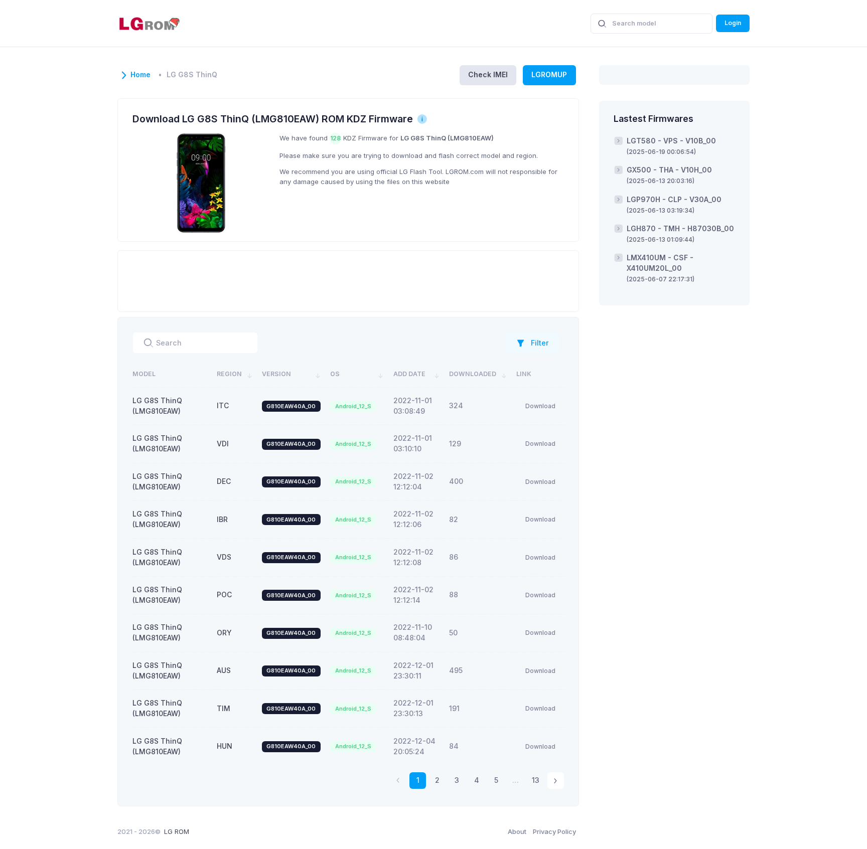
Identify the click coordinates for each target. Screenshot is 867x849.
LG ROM (176, 831)
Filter (540, 342)
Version (276, 374)
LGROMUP (549, 74)
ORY (224, 632)
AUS (224, 670)
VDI (223, 443)
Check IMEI (488, 74)
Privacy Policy (554, 831)
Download (540, 406)
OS (335, 374)
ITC (223, 405)
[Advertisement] (348, 279)
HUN (224, 746)
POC (224, 594)
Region (229, 374)
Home (140, 75)
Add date (409, 374)
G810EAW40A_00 (291, 406)
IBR (222, 519)
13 (535, 780)
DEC (224, 481)
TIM (223, 708)
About (517, 831)
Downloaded (472, 374)
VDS (224, 557)
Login (733, 23)
